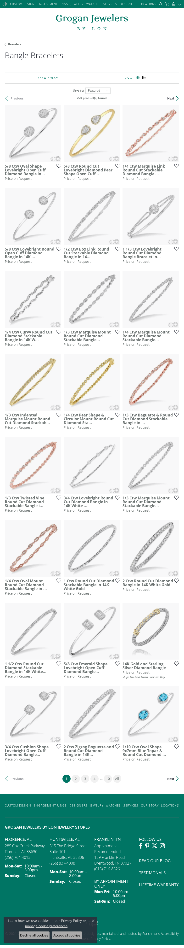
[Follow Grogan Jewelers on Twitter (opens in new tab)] (154, 846)
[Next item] (56, 133)
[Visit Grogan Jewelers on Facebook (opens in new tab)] (141, 846)
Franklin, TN (107, 839)
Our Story (150, 805)
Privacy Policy (71, 921)
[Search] (160, 4)
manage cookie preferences (46, 926)
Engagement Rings (53, 4)
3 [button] (85, 778)
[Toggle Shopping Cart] (167, 4)
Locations (147, 4)
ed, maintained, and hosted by (119, 933)
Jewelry (77, 4)
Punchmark (150, 933)
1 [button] (68, 778)
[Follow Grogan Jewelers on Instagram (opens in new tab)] (162, 846)
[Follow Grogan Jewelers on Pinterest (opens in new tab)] (147, 846)
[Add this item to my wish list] (57, 166)
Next (170, 98)
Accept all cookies (66, 935)
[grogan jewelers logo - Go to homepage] (92, 22)
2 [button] (76, 778)
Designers (128, 4)
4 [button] (94, 778)
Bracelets (14, 44)
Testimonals (152, 872)
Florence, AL (18, 839)
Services (110, 4)
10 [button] (108, 778)
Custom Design (22, 4)
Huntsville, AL (65, 839)
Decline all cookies (34, 935)
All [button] (117, 778)
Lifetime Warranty (159, 884)
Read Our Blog (155, 860)
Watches (93, 4)
